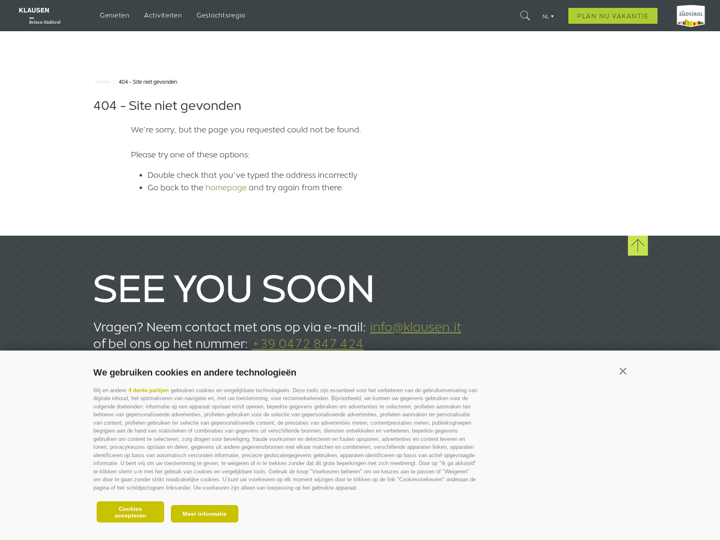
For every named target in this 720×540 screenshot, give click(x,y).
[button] (623, 371)
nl (545, 16)
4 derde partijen (148, 390)
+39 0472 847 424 (308, 343)
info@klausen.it (415, 326)
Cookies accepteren (130, 512)
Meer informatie (204, 513)
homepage (226, 187)
